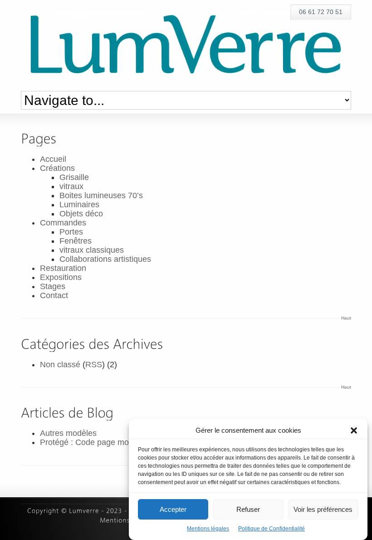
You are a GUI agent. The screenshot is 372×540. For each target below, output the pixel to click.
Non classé (60, 364)
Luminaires (79, 204)
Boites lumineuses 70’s (101, 195)
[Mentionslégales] (127, 520)
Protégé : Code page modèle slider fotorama (120, 442)
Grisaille (74, 177)
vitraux (71, 186)
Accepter (173, 509)
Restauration (63, 268)
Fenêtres (75, 240)
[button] (353, 430)
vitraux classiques (91, 250)
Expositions (61, 277)
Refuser (248, 509)
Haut (346, 317)
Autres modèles (68, 433)
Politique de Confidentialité (271, 528)
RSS (93, 364)
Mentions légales (208, 528)
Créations (57, 168)
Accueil (53, 159)
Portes (71, 231)
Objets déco (81, 213)
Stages (52, 286)
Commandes (63, 222)
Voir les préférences (323, 509)
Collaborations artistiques (105, 259)
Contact (54, 295)
